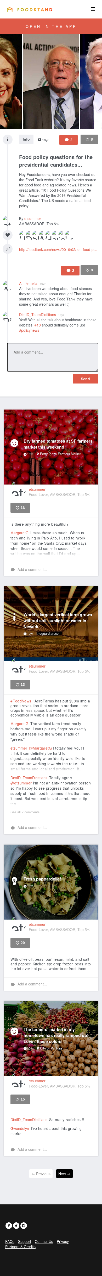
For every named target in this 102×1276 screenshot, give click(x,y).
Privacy (63, 1241)
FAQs (9, 1241)
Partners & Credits (20, 1246)
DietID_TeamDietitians (41, 314)
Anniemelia (32, 283)
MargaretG (19, 532)
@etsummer (21, 783)
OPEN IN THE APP (51, 26)
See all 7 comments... (26, 812)
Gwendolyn (19, 1128)
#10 (38, 325)
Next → (64, 1173)
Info (26, 139)
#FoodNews (20, 701)
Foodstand (29, 9)
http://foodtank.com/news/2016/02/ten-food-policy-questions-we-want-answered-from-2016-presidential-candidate (58, 249)
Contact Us (44, 1241)
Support (24, 1241)
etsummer (32, 218)
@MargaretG (40, 748)
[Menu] (93, 9)
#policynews (29, 330)
